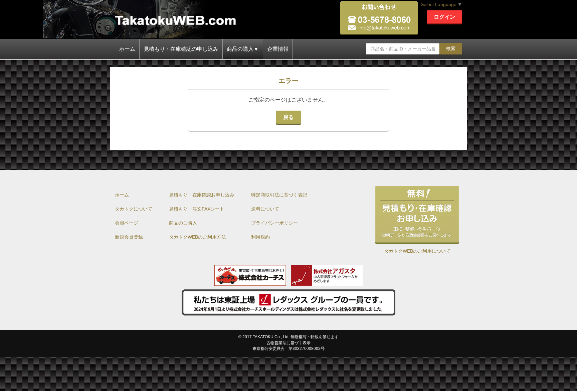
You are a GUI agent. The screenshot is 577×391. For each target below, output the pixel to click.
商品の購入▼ (243, 49)
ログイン (444, 17)
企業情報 (277, 49)
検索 (450, 48)
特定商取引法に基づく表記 (279, 195)
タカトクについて (133, 209)
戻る (288, 117)
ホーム (127, 49)
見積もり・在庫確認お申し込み (201, 195)
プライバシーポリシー (274, 223)
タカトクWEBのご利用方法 (197, 237)
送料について (265, 209)
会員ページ (126, 223)
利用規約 (260, 237)
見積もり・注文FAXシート (196, 209)
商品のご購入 (183, 223)
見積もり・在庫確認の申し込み (181, 49)
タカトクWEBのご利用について (417, 251)
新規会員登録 (129, 237)
